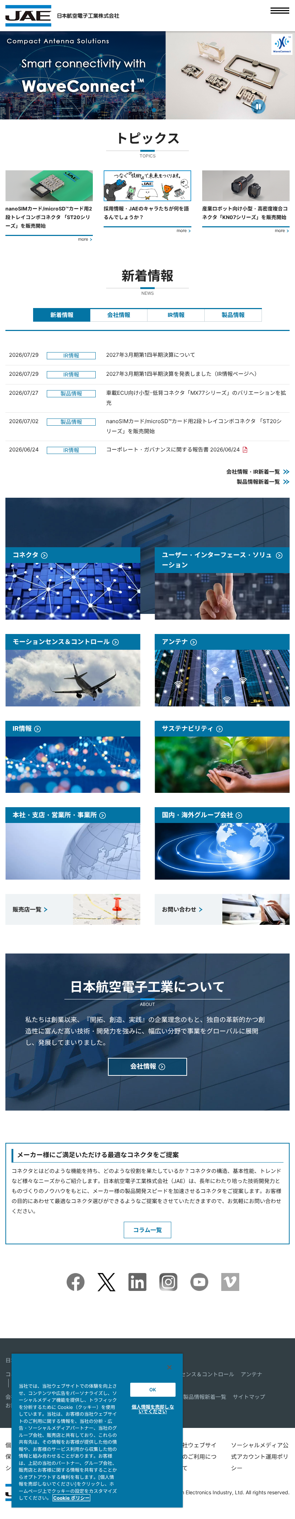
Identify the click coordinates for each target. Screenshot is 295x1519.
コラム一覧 (147, 1230)
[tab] (61, 315)
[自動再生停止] (258, 106)
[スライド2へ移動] (140, 110)
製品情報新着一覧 (204, 1396)
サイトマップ (249, 1396)
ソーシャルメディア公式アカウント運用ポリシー (260, 1457)
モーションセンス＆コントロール (193, 1374)
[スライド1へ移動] (133, 110)
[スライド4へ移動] (153, 110)
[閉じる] (169, 1367)
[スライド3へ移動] (146, 110)
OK (152, 1389)
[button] (12, 74)
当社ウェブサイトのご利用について (196, 1457)
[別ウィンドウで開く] (76, 1277)
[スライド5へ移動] (160, 110)
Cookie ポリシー (71, 1498)
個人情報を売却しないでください (153, 1409)
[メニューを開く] (280, 15)
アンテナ (251, 1374)
